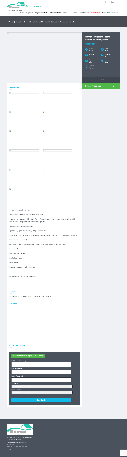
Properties (29, 13)
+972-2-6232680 (35, 6)
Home (22, 13)
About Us (66, 13)
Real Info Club (95, 13)
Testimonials (84, 13)
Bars (29, 296)
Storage (48, 296)
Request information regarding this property (28, 356)
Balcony (24, 296)
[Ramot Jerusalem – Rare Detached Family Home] (44, 57)
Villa (18, 22)
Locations (75, 13)
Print (102, 80)
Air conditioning (14, 296)
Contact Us (106, 13)
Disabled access (38, 296)
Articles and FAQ (55, 13)
